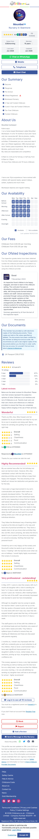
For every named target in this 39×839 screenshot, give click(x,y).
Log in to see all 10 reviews (19, 700)
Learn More (16, 830)
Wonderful (7, 412)
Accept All (23, 835)
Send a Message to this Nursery (20, 737)
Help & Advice (7, 779)
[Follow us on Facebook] (4, 801)
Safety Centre (7, 775)
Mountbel (17, 454)
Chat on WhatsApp (21, 57)
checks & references (14, 348)
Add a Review (21, 732)
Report (20, 726)
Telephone (20, 67)
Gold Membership (9, 796)
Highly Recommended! (14, 463)
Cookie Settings (22, 810)
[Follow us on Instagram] (18, 801)
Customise (12, 835)
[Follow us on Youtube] (14, 801)
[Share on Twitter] (25, 741)
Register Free (30, 711)
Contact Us (6, 789)
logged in (31, 704)
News (4, 793)
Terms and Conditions (10, 808)
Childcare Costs (8, 782)
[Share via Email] (33, 741)
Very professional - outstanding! (19, 578)
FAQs (4, 772)
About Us (5, 786)
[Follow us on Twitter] (9, 801)
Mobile (20, 62)
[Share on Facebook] (29, 741)
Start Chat (21, 72)
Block (20, 721)
